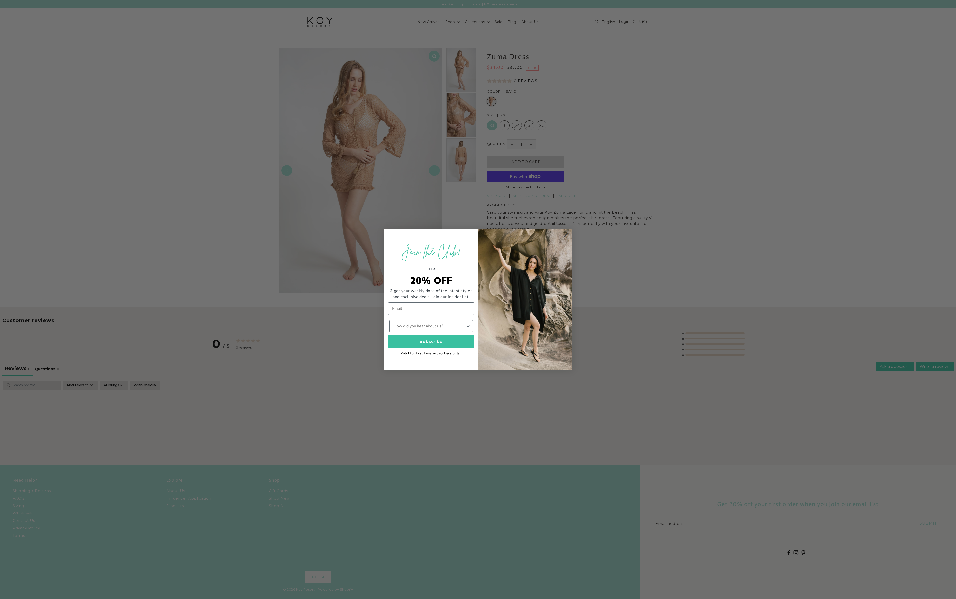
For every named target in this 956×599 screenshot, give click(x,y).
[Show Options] (468, 326)
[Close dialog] (565, 235)
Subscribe (430, 341)
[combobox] (430, 326)
